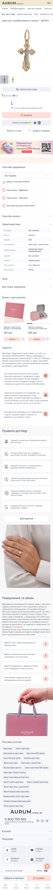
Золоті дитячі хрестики (13, 806)
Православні (34, 260)
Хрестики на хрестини (13, 753)
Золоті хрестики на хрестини (16, 777)
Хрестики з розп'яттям (31, 763)
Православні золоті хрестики (16, 796)
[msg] (47, 866)
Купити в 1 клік (14, 131)
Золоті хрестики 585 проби (36, 768)
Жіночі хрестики (11, 763)
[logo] (12, 3)
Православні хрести (12, 768)
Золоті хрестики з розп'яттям (16, 787)
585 (30, 240)
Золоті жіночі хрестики (13, 782)
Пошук (16, 888)
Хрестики (33, 244)
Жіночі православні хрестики (16, 792)
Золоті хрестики (22, 749)
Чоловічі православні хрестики (17, 801)
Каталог (5, 888)
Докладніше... (18, 627)
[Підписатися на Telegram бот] (26, 149)
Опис (36, 14)
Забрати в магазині (13, 878)
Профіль (47, 888)
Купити (40, 878)
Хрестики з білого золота (15, 772)
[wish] (23, 339)
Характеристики (24, 14)
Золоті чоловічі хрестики (37, 782)
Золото (32, 235)
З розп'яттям (43, 244)
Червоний (33, 249)
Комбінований (35, 251)
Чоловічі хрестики (31, 758)
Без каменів (34, 230)
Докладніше (26, 518)
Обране (37, 888)
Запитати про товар (28, 89)
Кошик (26, 888)
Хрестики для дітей (12, 758)
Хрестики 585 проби (35, 753)
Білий (40, 249)
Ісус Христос (34, 265)
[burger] (49, 3)
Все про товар (8, 14)
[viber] (37, 821)
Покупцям (7, 839)
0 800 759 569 (15, 819)
